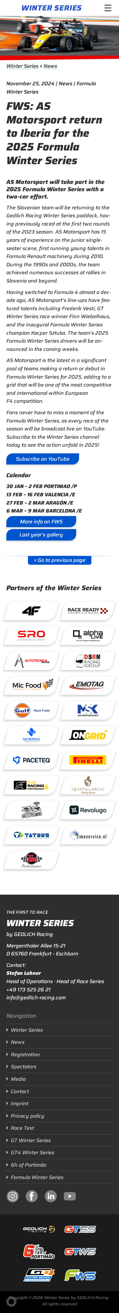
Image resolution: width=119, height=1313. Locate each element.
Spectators (23, 1067)
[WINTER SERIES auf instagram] (12, 1197)
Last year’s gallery (41, 535)
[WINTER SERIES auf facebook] (31, 1197)
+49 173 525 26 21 (28, 990)
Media (18, 1079)
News (50, 66)
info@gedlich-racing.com (36, 998)
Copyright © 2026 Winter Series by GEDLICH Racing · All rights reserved (59, 1300)
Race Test (22, 1128)
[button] (54, 49)
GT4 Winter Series (32, 1152)
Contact (20, 1091)
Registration (25, 1054)
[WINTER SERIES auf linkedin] (50, 1197)
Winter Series (51, 8)
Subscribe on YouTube (42, 459)
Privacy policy (27, 1116)
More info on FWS (41, 522)
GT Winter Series (31, 1140)
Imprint (19, 1103)
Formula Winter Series (37, 1177)
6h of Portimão (28, 1165)
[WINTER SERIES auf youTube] (69, 1197)
